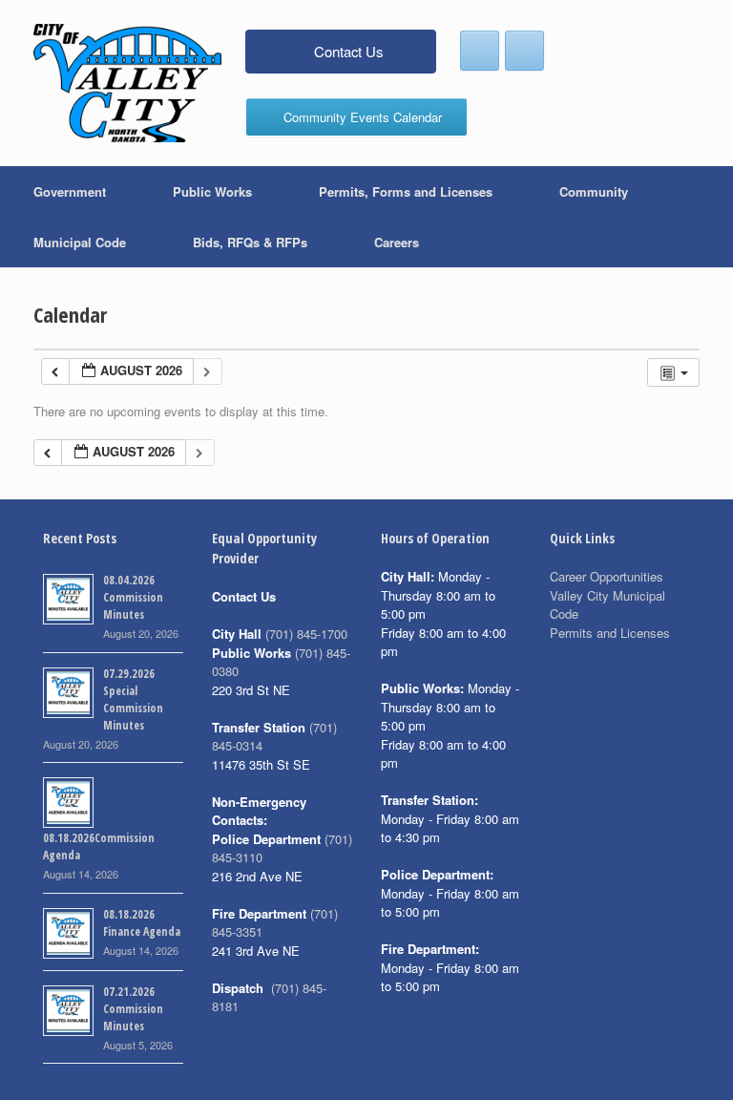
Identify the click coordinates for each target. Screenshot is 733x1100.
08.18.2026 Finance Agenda (141, 923)
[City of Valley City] (127, 83)
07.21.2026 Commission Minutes (133, 1009)
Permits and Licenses (610, 633)
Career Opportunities (606, 576)
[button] (705, 216)
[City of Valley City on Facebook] (479, 51)
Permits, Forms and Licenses (405, 191)
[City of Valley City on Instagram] (524, 51)
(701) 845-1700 (306, 633)
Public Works (212, 191)
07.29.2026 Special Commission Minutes (133, 699)
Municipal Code (79, 242)
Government (69, 191)
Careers (396, 242)
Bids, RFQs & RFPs (250, 242)
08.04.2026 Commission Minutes (133, 597)
